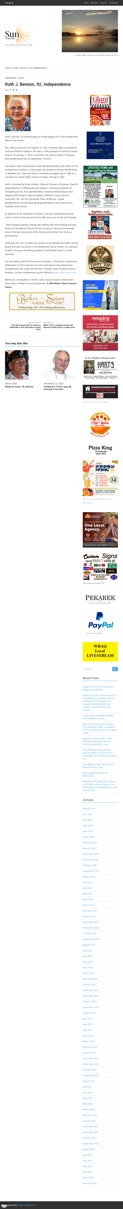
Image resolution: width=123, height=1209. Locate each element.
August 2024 (89, 944)
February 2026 (90, 842)
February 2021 (90, 1183)
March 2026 (89, 836)
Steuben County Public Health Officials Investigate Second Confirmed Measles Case (98, 741)
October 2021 (89, 1137)
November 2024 (91, 927)
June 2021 (88, 1160)
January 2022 (89, 1120)
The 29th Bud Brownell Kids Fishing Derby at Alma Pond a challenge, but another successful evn (100, 754)
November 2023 (91, 995)
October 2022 (89, 1069)
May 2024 (87, 961)
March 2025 (89, 905)
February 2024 (90, 978)
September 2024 (91, 939)
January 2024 (89, 984)
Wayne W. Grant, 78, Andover (19, 386)
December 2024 (91, 922)
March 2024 (89, 973)
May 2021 (87, 1166)
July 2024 (87, 950)
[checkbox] (4, 1205)
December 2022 (91, 1058)
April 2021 (88, 1171)
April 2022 (88, 1103)
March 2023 (89, 1041)
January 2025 (89, 916)
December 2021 (91, 1126)
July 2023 (87, 1018)
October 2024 (89, 933)
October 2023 (89, 1001)
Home (86, 3)
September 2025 (91, 871)
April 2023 (88, 1035)
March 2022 (89, 1109)
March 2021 (89, 1177)
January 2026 (89, 848)
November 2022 (91, 1064)
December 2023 (91, 990)
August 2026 (89, 808)
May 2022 (87, 1098)
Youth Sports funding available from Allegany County (98, 717)
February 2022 (90, 1115)
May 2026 (87, 825)
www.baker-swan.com (65, 272)
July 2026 (87, 814)
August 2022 (89, 1081)
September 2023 (91, 1007)
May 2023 (87, 1030)
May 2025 (87, 893)
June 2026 (88, 819)
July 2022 (87, 1086)
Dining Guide (113, 3)
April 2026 (88, 831)
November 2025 (91, 859)
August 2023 (89, 1012)
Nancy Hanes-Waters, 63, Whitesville (95, 774)
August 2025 (89, 876)
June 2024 (88, 956)
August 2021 (89, 1149)
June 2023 (88, 1024)
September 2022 (91, 1075)
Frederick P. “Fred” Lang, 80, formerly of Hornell (58, 387)
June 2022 (88, 1092)
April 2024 (88, 967)
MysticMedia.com (27, 1205)
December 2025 (91, 853)
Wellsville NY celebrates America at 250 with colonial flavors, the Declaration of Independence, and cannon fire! (100, 786)
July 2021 (87, 1154)
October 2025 (89, 865)
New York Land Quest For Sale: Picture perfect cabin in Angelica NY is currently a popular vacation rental (100, 728)
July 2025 (87, 882)
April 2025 (88, 899)
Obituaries (94, 3)
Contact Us (103, 3)
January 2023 (89, 1052)
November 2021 (91, 1132)
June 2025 (88, 888)
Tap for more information (95, 401)
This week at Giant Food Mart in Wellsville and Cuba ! (99, 766)
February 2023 (90, 1047)
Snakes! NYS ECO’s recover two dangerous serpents (98, 688)
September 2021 (91, 1143)
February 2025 (90, 910)
